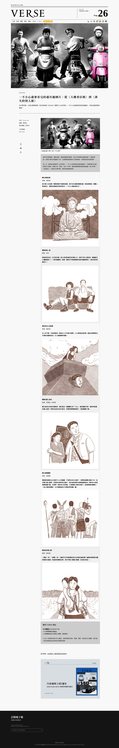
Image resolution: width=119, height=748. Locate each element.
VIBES (34, 21)
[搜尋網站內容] (91, 21)
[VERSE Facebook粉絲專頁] (100, 21)
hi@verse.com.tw (67, 744)
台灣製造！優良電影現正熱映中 (57, 654)
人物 (13, 21)
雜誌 (29, 21)
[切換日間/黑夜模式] (88, 22)
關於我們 (57, 742)
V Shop (40, 21)
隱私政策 (62, 742)
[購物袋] (97, 21)
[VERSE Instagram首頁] (103, 21)
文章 (17, 21)
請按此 (55, 631)
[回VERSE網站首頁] (27, 13)
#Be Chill (22, 131)
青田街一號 (47, 250)
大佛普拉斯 (44, 150)
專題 (21, 21)
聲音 (25, 21)
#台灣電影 (22, 129)
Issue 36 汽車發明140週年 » (84, 10)
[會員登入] (94, 21)
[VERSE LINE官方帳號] (106, 21)
